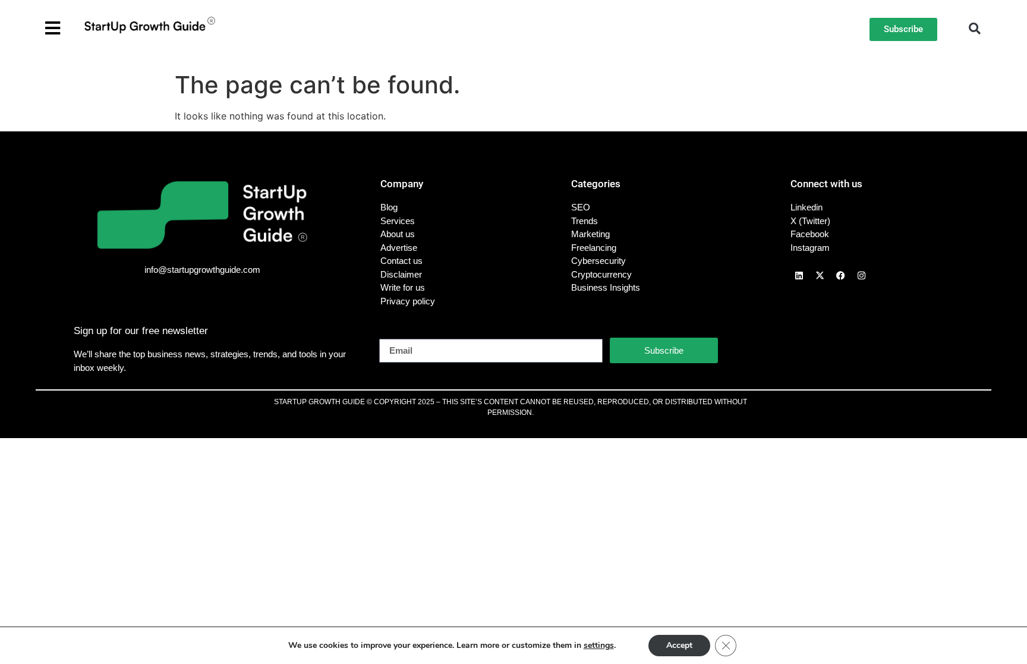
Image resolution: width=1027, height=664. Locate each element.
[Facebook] (841, 275)
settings (599, 645)
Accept (679, 645)
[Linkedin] (799, 275)
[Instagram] (862, 275)
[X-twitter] (820, 275)
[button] (974, 28)
